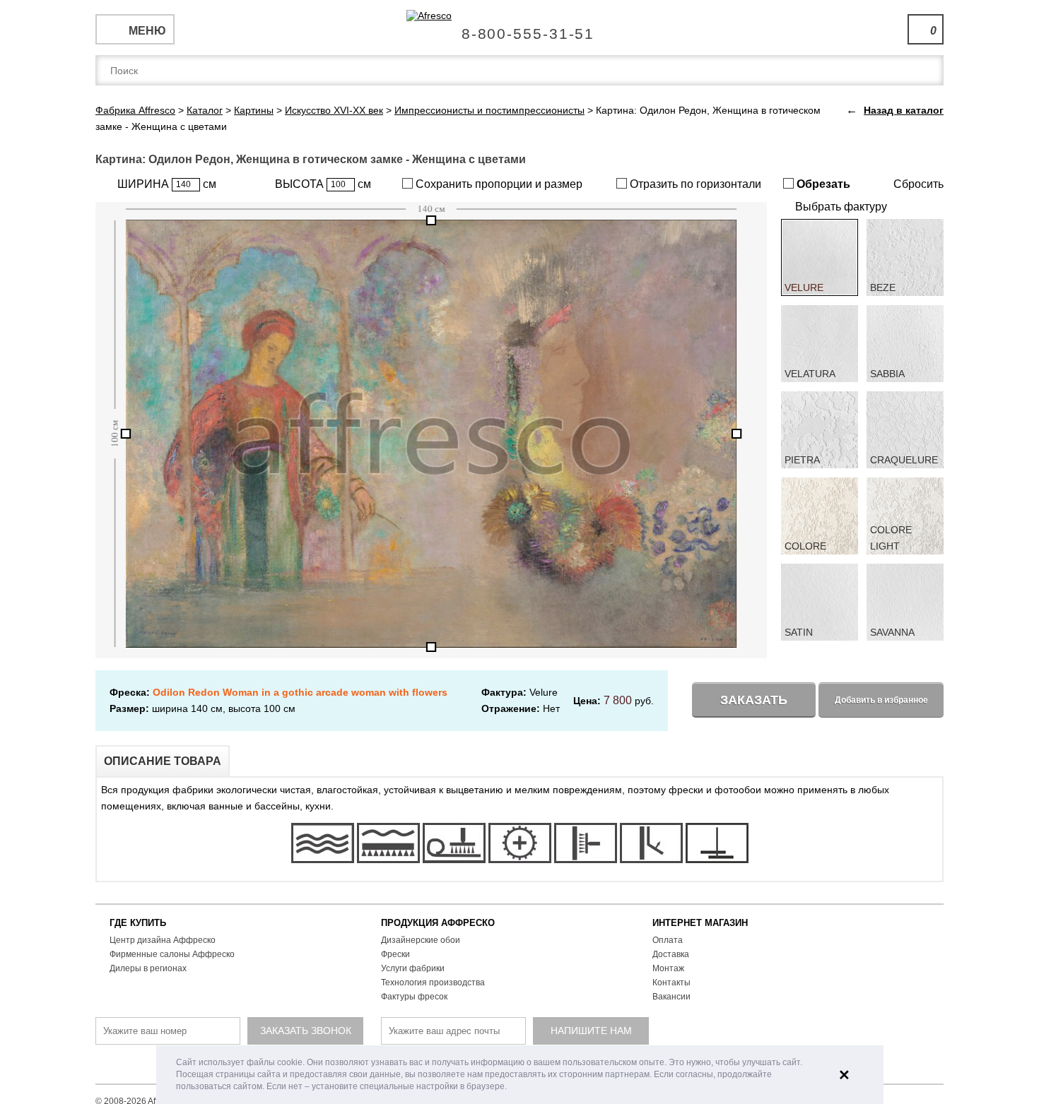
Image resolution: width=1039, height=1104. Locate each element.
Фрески (395, 954)
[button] (510, 1087)
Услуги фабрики (413, 968)
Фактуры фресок (414, 997)
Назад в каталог (904, 110)
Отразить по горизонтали (694, 184)
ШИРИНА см (166, 184)
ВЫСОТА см (323, 184)
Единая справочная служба (520, 28)
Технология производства (433, 982)
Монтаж (668, 968)
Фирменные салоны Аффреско (172, 954)
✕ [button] (844, 1075)
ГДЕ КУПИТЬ (138, 923)
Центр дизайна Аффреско (163, 940)
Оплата (667, 940)
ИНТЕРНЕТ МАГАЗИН (700, 923)
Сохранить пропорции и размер (497, 184)
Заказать (753, 700)
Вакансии (671, 997)
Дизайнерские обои (420, 940)
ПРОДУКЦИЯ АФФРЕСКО (438, 923)
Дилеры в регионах (148, 968)
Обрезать (822, 184)
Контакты (671, 982)
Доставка (670, 954)
